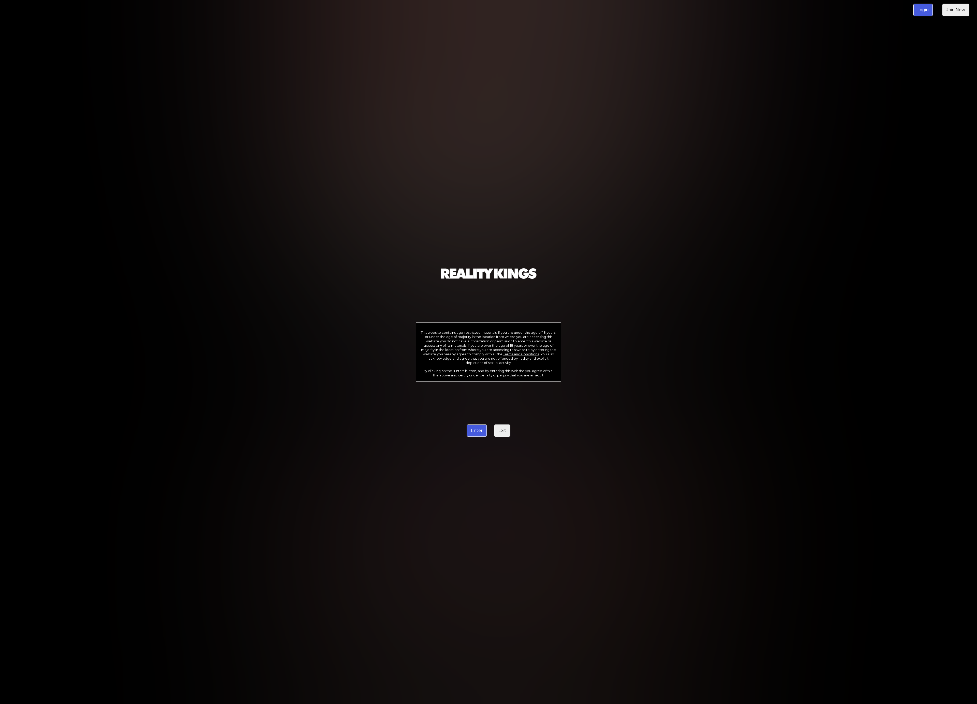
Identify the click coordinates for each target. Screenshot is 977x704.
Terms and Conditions (521, 354)
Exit (502, 430)
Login (923, 9)
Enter (477, 430)
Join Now (955, 9)
